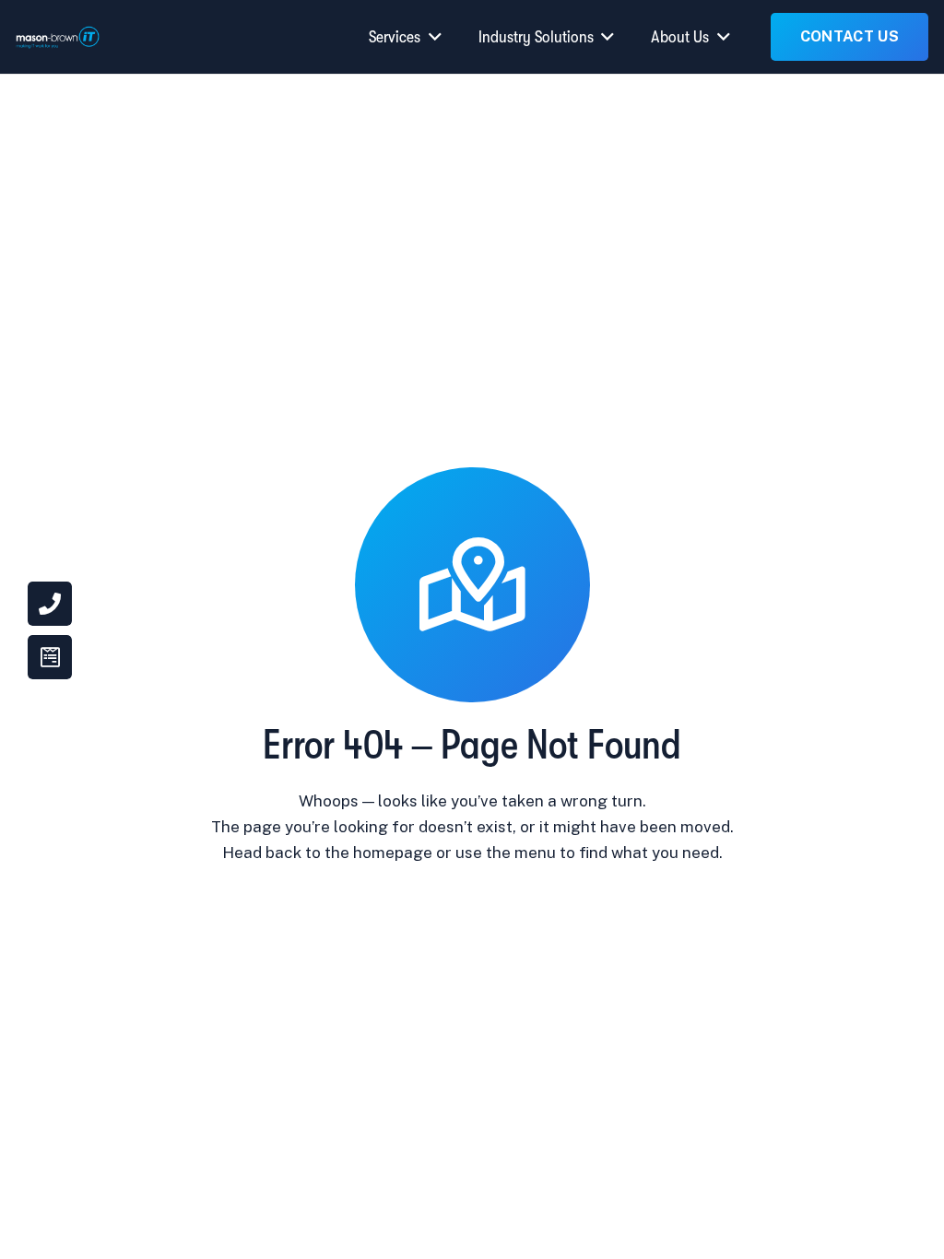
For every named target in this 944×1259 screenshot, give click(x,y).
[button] (431, 37)
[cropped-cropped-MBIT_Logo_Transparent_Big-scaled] (58, 37)
